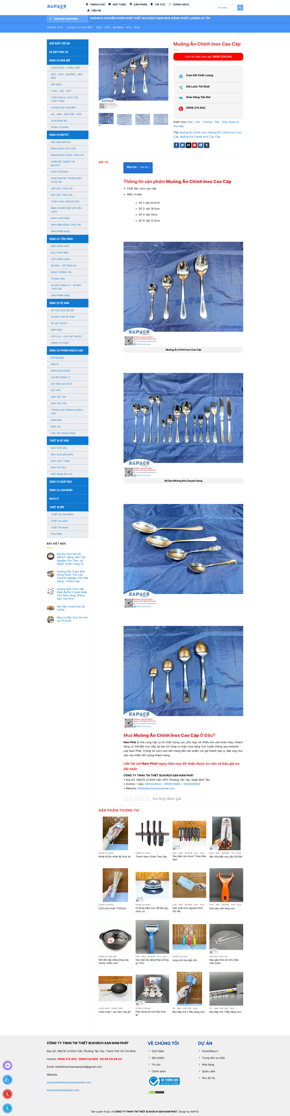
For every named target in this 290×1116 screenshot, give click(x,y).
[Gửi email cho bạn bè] (188, 145)
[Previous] (104, 74)
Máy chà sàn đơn (62, 454)
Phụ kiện (56, 534)
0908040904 (192, 784)
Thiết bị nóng (59, 527)
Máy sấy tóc (59, 403)
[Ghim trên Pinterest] (194, 145)
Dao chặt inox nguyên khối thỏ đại (188, 910)
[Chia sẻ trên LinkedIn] (200, 145)
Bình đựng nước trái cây (67, 155)
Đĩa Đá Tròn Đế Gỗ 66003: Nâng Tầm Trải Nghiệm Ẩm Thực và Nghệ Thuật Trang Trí (71, 558)
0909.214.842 (68, 1059)
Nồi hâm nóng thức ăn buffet (71, 608)
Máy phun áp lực (62, 474)
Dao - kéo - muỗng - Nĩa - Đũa (118, 27)
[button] (103, 105)
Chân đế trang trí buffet (63, 163)
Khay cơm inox (60, 218)
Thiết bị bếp (56, 507)
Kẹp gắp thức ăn (61, 195)
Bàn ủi (55, 364)
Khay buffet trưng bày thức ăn (66, 180)
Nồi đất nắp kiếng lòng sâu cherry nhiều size (114, 961)
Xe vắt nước (59, 323)
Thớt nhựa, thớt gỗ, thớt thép (64, 99)
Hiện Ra (144, 167)
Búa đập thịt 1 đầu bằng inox (225, 1011)
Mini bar (56, 420)
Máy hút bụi (58, 467)
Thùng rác (58, 279)
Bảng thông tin (61, 272)
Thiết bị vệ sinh (59, 440)
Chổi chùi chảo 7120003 (112, 908)
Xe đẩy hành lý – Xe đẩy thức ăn (66, 287)
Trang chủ (55, 27)
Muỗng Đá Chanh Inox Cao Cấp (200, 136)
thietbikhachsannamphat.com (156, 788)
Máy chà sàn (59, 448)
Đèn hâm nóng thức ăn (66, 225)
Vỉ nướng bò (59, 121)
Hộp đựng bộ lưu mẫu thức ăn (151, 1013)
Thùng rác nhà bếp (63, 107)
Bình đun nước (60, 371)
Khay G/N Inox (59, 172)
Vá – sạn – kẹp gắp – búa (66, 114)
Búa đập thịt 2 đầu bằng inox (189, 1011)
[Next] (163, 74)
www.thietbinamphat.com (63, 1090)
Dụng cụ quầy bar (60, 481)
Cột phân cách (60, 259)
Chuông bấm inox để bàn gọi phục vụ (152, 910)
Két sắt (56, 390)
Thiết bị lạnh (59, 521)
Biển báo (56, 330)
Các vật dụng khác (63, 433)
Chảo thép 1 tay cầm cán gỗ (114, 1011)
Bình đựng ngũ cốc (63, 148)
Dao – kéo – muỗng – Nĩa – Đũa (67, 76)
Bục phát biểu (60, 252)
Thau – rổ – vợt (61, 91)
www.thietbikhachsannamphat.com (69, 1082)
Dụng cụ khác (60, 127)
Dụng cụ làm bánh (60, 490)
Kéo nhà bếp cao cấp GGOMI (225, 856)
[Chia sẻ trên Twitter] (182, 145)
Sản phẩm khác (60, 231)
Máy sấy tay (58, 397)
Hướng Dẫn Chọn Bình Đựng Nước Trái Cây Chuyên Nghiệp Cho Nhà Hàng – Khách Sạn (72, 576)
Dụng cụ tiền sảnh (61, 239)
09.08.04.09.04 (111, 1059)
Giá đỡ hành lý (60, 377)
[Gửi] (240, 7)
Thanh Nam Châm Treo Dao (151, 856)
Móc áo (56, 426)
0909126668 (172, 784)
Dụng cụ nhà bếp (79, 27)
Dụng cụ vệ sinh (59, 303)
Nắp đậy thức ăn (61, 188)
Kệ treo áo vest (61, 384)
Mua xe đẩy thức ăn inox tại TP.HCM (72, 619)
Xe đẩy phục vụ (58, 52)
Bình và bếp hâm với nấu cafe (66, 210)
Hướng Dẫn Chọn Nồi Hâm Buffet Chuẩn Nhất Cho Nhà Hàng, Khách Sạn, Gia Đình (72, 593)
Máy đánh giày (60, 246)
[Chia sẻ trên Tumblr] (206, 145)
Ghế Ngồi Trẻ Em (59, 43)
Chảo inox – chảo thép (65, 68)
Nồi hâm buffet (61, 142)
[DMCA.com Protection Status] (156, 1092)
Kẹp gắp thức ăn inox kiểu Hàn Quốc (223, 961)
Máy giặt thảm (60, 461)
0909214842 (153, 784)
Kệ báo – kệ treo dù (64, 265)
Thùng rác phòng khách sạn (67, 412)
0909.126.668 (89, 1059)
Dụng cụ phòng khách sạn (66, 350)
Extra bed (57, 358)
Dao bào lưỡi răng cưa (221, 908)
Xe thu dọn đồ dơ (62, 310)
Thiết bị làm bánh (62, 514)
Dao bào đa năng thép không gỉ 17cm (152, 961)
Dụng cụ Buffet (59, 134)
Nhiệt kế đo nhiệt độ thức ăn (115, 856)
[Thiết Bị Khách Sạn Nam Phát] (63, 7)
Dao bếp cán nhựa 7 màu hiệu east (189, 858)
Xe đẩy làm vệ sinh (63, 317)
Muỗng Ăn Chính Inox (193, 132)
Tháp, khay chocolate (65, 201)
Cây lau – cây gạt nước (66, 336)
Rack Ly (54, 498)
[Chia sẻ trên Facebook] (176, 145)
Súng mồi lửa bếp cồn (185, 960)
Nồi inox (56, 84)
